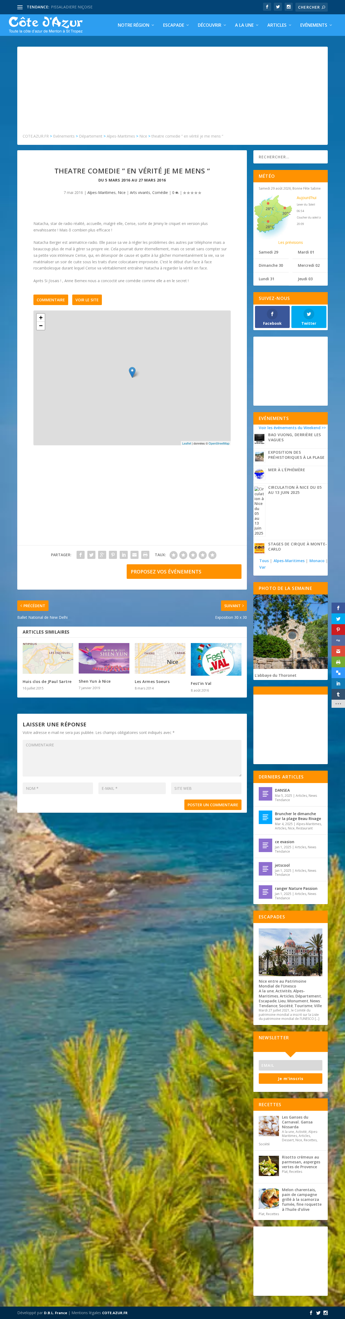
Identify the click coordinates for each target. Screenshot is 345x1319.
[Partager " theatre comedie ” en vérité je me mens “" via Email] (134, 554)
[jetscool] (265, 869)
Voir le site (87, 299)
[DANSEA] (265, 794)
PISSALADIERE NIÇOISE (71, 6)
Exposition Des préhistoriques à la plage (296, 455)
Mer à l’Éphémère (286, 469)
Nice (122, 192)
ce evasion (284, 841)
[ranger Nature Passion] (265, 892)
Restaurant (304, 828)
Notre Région (133, 25)
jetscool (282, 865)
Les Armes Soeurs (152, 681)
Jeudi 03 (305, 278)
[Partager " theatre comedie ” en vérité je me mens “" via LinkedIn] (123, 554)
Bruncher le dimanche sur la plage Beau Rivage (298, 816)
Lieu (282, 1000)
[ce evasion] (265, 845)
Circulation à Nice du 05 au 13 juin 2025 (295, 490)
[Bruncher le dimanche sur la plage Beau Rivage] (265, 817)
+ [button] (41, 317)
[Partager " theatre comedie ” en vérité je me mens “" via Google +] (102, 554)
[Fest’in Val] (216, 659)
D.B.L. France (55, 1312)
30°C (286, 213)
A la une (244, 25)
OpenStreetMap (219, 443)
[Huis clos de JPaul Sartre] (48, 658)
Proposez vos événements (166, 571)
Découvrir (209, 25)
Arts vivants (140, 192)
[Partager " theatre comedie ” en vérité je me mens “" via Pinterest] (113, 554)
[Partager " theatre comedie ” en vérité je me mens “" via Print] (145, 554)
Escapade (173, 25)
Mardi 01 (306, 252)
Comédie (160, 192)
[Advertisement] (172, 92)
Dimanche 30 (271, 265)
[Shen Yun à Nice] (104, 658)
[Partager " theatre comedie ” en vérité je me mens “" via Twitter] (91, 554)
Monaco (317, 560)
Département (308, 996)
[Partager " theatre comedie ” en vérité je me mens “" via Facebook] (80, 554)
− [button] (41, 325)
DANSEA (282, 790)
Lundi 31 (266, 278)
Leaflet (186, 443)
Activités (283, 990)
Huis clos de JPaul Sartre (47, 681)
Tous (264, 560)
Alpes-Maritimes (101, 192)
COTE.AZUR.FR (114, 1312)
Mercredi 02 (309, 265)
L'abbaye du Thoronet (275, 675)
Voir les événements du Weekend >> (292, 427)
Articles (277, 25)
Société (286, 1005)
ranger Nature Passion (296, 888)
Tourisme (303, 1005)
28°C (269, 208)
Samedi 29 (268, 252)
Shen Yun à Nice (95, 681)
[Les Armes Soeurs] (160, 658)
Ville (318, 1005)
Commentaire (51, 299)
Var (262, 567)
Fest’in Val (201, 683)
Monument (297, 1000)
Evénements (313, 25)
